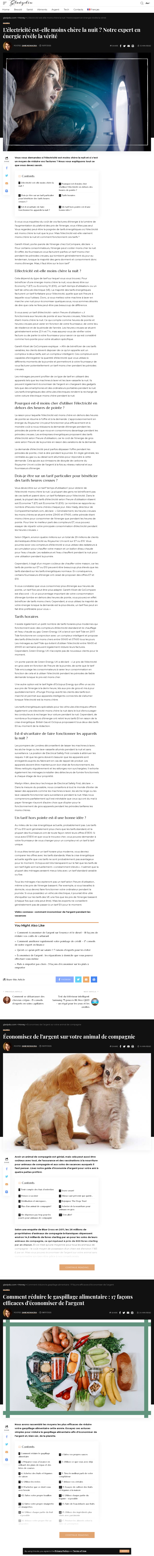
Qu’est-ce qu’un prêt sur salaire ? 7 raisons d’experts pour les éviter (54, 949)
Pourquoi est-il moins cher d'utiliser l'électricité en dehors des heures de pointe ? (76, 186)
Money (6, 23)
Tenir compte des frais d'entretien (37, 1189)
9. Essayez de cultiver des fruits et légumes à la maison (76, 1488)
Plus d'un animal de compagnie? (36, 1206)
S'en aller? (67, 1214)
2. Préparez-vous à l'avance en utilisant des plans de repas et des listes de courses (34, 1464)
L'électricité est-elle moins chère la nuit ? (36, 184)
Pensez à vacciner (29, 1195)
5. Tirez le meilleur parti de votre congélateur (76, 1475)
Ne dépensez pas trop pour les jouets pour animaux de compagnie (35, 1216)
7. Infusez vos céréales (72, 1481)
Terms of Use (79, 1551)
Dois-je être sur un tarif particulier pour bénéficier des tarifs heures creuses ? (36, 198)
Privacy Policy (62, 1551)
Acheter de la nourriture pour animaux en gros (74, 1208)
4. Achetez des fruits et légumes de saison (35, 1475)
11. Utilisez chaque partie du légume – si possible (74, 1497)
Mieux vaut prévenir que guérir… (77, 1195)
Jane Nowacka (29, 46)
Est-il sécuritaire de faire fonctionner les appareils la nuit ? (34, 208)
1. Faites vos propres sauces (75, 1454)
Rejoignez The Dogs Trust (74, 1201)
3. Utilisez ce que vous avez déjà (77, 1461)
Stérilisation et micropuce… (34, 1201)
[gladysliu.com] (21, 3)
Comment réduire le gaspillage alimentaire (34, 1455)
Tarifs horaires (68, 195)
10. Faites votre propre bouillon (36, 1495)
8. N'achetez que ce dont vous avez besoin (34, 1488)
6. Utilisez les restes (30, 1481)
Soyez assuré (68, 1190)
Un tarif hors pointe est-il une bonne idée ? (74, 208)
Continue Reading (77, 1267)
